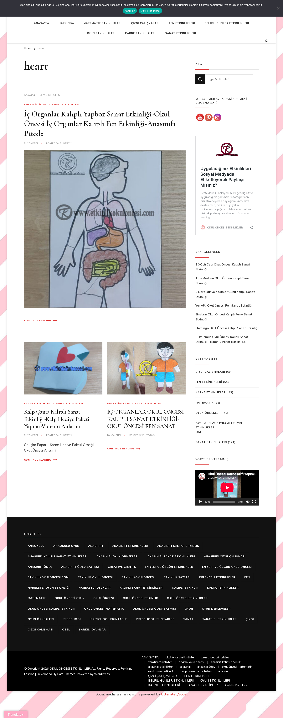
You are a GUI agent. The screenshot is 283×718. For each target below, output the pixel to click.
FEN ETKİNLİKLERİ (182, 23)
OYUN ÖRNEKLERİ (208, 413)
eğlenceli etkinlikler (217, 577)
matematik (37, 598)
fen (247, 577)
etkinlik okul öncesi (95, 577)
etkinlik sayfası (177, 577)
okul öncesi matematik (104, 609)
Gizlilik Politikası (236, 685)
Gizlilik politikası (150, 10)
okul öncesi (103, 598)
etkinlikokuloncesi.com (48, 577)
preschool (72, 619)
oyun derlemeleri (217, 609)
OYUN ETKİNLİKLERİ (101, 33)
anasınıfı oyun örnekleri (117, 556)
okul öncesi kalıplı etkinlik (51, 609)
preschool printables (155, 619)
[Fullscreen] (254, 502)
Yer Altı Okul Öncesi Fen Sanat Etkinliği (223, 305)
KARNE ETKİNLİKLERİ (140, 33)
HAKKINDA (66, 23)
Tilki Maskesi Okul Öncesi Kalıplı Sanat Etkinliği (223, 280)
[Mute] (248, 502)
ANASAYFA (41, 23)
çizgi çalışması (40, 629)
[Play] (200, 502)
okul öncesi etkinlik (140, 598)
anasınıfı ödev (40, 567)
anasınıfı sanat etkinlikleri (171, 556)
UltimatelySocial (174, 694)
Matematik (204, 403)
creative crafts (122, 567)
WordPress (102, 674)
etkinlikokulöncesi (138, 577)
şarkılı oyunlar (92, 629)
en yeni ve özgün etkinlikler (169, 567)
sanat (188, 619)
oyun (189, 609)
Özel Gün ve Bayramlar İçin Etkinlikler (218, 425)
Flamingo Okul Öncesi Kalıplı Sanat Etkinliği (226, 328)
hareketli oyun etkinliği (49, 588)
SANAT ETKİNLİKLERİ (180, 33)
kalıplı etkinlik (185, 588)
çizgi (250, 619)
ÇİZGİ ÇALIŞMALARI (145, 23)
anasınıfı (95, 546)
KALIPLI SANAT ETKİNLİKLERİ (141, 588)
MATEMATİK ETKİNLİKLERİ (103, 23)
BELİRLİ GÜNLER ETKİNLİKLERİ (227, 23)
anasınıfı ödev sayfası (80, 567)
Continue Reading (37, 320)
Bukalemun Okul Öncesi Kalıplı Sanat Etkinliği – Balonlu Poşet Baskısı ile (222, 339)
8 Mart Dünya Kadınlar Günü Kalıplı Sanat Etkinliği (225, 294)
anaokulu (36, 546)
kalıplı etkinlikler (223, 588)
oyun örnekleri (41, 619)
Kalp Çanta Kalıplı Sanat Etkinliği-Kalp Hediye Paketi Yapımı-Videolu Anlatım (56, 419)
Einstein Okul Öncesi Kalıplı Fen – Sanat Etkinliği (223, 317)
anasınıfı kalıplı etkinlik (178, 546)
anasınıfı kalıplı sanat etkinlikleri (58, 556)
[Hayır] (278, 8)
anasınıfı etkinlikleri (130, 546)
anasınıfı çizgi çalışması (224, 556)
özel (66, 629)
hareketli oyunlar (95, 588)
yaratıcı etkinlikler (220, 619)
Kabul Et (130, 10)
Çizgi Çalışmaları (210, 372)
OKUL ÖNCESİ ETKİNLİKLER (70, 669)
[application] (227, 488)
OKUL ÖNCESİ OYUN (70, 598)
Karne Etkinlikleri (37, 403)
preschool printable (108, 619)
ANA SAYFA (150, 657)
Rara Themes (66, 674)
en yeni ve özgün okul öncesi (227, 567)
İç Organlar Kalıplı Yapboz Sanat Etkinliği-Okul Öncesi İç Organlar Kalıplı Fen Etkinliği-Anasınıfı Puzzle (99, 123)
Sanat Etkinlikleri (65, 104)
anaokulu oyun (66, 546)
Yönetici (33, 143)
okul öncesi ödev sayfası (154, 609)
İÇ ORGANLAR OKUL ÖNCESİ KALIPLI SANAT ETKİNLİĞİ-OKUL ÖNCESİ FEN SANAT (145, 419)
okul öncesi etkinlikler (187, 598)
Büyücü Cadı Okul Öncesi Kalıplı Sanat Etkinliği (222, 267)
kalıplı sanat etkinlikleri (196, 671)
